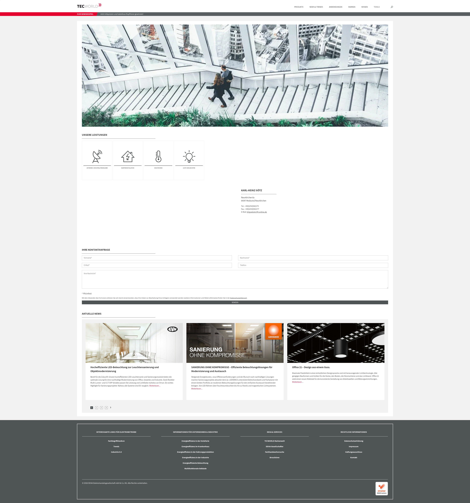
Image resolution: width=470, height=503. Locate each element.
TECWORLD (89, 5)
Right (110, 407)
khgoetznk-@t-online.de (257, 212)
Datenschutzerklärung (238, 298)
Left (87, 407)
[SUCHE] (392, 7)
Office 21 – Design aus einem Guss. (311, 367)
